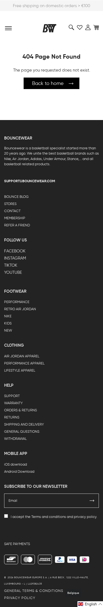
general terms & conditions (33, 591)
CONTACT (12, 211)
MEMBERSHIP (14, 218)
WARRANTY (13, 403)
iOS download (15, 464)
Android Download (19, 471)
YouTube (13, 272)
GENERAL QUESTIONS (21, 431)
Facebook (15, 251)
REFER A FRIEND (17, 225)
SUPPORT (12, 396)
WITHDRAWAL (15, 439)
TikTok (10, 265)
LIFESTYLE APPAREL (19, 370)
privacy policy (85, 517)
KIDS (8, 323)
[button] (90, 604)
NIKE (8, 316)
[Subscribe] (92, 501)
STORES (10, 204)
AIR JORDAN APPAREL (21, 356)
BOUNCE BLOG (16, 197)
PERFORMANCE (16, 302)
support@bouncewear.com (29, 181)
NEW (8, 330)
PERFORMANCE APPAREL (24, 363)
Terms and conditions (48, 517)
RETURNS (11, 417)
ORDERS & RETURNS (20, 410)
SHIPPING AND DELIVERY (24, 424)
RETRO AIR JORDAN (20, 309)
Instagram (15, 258)
